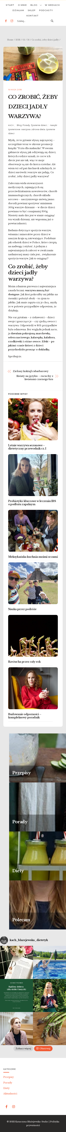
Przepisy (8, 1077)
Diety (6, 1088)
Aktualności (10, 1093)
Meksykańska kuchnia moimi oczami (33, 556)
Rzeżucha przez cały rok (24, 661)
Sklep (31, 10)
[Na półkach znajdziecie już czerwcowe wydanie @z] (16, 962)
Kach (11, 125)
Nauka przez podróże (22, 609)
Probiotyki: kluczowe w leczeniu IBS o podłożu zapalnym (32, 502)
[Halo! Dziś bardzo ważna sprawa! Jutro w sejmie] (49, 962)
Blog (33, 5)
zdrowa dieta (38, 129)
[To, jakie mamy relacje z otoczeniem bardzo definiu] (16, 995)
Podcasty (46, 10)
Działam (18, 10)
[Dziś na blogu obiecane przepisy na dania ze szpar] (49, 1028)
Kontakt (32, 15)
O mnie (22, 5)
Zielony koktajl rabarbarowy (31, 371)
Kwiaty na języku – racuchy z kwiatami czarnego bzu (34, 377)
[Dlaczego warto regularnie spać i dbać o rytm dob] (16, 1028)
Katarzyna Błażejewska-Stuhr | (32, 1121)
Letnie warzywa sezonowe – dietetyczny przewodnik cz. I (27, 447)
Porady (26, 125)
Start (10, 5)
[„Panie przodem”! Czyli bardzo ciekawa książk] (49, 995)
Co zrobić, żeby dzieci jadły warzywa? (32, 107)
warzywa (25, 129)
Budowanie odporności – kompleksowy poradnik (24, 716)
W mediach (52, 5)
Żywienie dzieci (39, 125)
